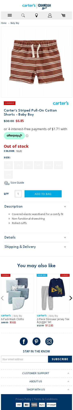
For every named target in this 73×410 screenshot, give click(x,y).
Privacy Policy (23, 399)
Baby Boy (15, 23)
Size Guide (17, 182)
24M (8, 174)
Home (4, 23)
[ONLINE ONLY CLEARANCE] (53, 294)
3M (18, 165)
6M (28, 165)
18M (58, 165)
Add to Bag (43, 194)
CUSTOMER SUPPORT (35, 373)
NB (8, 165)
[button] (3, 298)
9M (38, 165)
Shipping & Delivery (20, 247)
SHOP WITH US (36, 389)
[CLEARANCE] (17, 294)
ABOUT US (35, 381)
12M (48, 165)
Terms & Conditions (45, 399)
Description (13, 206)
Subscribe (60, 359)
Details (10, 237)
